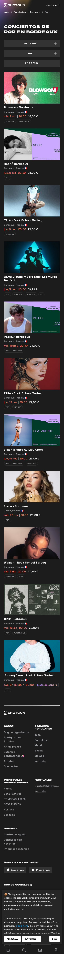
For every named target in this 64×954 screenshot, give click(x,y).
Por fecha (32, 63)
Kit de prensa (12, 746)
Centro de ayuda (15, 834)
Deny (54, 939)
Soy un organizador (16, 732)
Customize (30, 939)
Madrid (39, 745)
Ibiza (38, 735)
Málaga (39, 756)
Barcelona (41, 740)
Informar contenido (16, 849)
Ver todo (40, 761)
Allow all (12, 939)
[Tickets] (40, 950)
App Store (17, 869)
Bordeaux (35, 12)
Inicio (7, 12)
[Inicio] (14, 5)
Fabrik (8, 788)
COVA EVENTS (12, 804)
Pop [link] (47, 12)
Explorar (51, 5)
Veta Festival (12, 794)
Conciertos (20, 12)
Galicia (39, 750)
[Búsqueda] (24, 950)
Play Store (43, 869)
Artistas (9, 761)
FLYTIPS (9, 809)
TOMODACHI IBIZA (15, 799)
